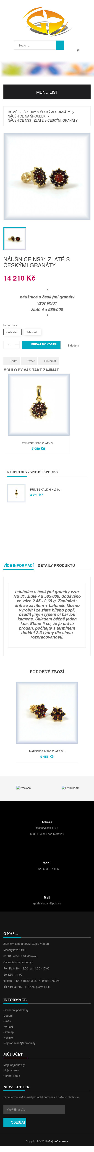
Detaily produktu (56, 565)
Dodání (8, 1015)
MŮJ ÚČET (13, 1054)
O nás (7, 1021)
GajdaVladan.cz (58, 1141)
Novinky (8, 1037)
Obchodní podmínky (15, 1010)
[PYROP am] (70, 787)
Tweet (31, 361)
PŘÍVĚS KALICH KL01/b (45, 489)
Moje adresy (11, 1070)
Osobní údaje (11, 1076)
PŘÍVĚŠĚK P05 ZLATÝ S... (38, 443)
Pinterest (50, 361)
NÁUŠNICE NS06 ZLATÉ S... (47, 751)
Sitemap (8, 1032)
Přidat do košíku (41, 344)
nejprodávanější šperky (33, 472)
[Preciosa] (23, 787)
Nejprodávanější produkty (19, 1043)
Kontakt (8, 1026)
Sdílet (13, 361)
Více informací (18, 565)
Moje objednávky (14, 1065)
